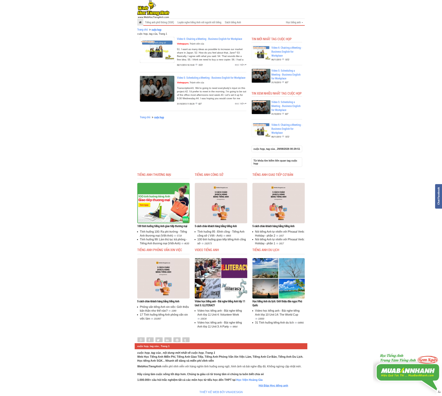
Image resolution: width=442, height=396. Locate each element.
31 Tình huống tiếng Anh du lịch (275, 322)
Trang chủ (142, 29)
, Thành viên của (190, 44)
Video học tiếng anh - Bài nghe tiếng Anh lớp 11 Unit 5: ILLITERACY (220, 303)
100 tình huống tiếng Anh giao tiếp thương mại (162, 226)
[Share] (141, 340)
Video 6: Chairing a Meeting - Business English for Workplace (209, 39)
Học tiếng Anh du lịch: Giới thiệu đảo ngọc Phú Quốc (277, 303)
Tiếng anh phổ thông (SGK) (159, 22)
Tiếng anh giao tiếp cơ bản (272, 174)
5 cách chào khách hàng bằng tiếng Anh (216, 226)
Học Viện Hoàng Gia (249, 379)
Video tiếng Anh (207, 249)
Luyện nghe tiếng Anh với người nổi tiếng (199, 22)
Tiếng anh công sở (209, 174)
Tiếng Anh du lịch (265, 249)
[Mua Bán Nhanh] (407, 362)
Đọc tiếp (239, 65)
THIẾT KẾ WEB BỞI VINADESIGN (221, 392)
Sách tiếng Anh (233, 22)
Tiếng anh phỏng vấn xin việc (159, 249)
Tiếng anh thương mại (154, 174)
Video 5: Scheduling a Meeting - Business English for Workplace (211, 77)
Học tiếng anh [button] (293, 22)
